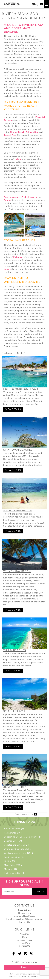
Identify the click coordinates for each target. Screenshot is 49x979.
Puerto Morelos (12, 197)
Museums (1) (10, 869)
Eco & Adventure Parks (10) (17, 853)
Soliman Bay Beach (17, 510)
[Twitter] (19, 954)
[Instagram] (25, 954)
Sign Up (39, 891)
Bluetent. (36, 976)
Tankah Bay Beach (17, 571)
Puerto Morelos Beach (20, 389)
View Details (13, 409)
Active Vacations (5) (14, 829)
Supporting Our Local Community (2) (22, 837)
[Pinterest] (32, 954)
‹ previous (25, 814)
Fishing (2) (9, 861)
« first (16, 814)
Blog (24, 937)
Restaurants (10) (12, 833)
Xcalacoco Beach (17, 787)
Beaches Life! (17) (13, 841)
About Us (24, 934)
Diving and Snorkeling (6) (16, 849)
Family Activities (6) (14, 857)
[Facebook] (13, 954)
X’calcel (25, 197)
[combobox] (24, 967)
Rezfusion (22, 976)
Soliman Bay (32, 132)
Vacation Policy (24, 940)
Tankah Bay (10, 135)
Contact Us (24, 922)
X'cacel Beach (14, 711)
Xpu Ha (34, 197)
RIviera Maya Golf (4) (14, 873)
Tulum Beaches (14, 650)
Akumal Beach (17, 132)
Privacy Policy (24, 943)
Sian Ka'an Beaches (17, 450)
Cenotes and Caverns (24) (17, 845)
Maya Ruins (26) (12, 865)
